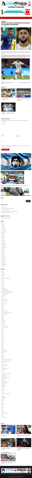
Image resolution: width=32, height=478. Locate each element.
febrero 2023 (3, 257)
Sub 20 (2, 406)
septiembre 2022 (3, 264)
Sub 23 (2, 407)
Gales (2, 330)
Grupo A (2, 334)
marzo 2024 (3, 240)
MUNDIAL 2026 (3, 375)
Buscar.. (28, 201)
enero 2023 (3, 258)
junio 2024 (2, 236)
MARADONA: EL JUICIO (5, 368)
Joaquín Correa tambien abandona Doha (24, 82)
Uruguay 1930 (3, 417)
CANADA (2, 285)
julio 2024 (2, 234)
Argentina (2, 275)
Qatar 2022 (3, 396)
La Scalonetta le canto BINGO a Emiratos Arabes (7, 82)
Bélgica (2, 279)
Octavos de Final (3, 383)
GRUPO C (2, 340)
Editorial (2, 309)
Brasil (2, 281)
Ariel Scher (2, 463)
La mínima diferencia (5, 98)
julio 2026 (2, 223)
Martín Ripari (2, 436)
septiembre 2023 (3, 247)
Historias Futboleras (4, 351)
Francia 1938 (3, 324)
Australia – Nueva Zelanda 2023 (5, 278)
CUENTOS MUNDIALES (3, 460)
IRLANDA (2, 355)
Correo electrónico (18, 136)
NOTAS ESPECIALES (4, 382)
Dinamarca (3, 306)
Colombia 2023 (3, 288)
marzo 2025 (3, 227)
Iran (2, 354)
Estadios (2, 319)
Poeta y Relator (3, 389)
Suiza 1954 (3, 411)
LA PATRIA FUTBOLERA (16, 7)
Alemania (2, 272)
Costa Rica (2, 296)
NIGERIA (2, 379)
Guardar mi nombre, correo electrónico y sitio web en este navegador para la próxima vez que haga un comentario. (15, 146)
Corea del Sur (3, 295)
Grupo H (2, 348)
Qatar (2, 394)
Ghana (2, 331)
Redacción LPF (3, 26)
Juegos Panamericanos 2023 (5, 361)
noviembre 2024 (3, 229)
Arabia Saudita (3, 274)
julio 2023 (2, 250)
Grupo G (2, 347)
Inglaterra (2, 352)
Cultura (2, 302)
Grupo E (2, 344)
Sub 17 (2, 404)
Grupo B (2, 338)
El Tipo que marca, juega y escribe (6, 312)
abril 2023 (2, 254)
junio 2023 (2, 251)
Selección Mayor (3, 21)
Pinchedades (3, 386)
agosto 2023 (3, 248)
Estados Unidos (3, 320)
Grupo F (2, 345)
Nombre (3, 135)
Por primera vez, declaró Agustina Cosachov (7, 208)
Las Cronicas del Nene (4, 365)
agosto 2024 (3, 233)
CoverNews (17, 476)
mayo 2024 (3, 237)
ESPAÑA (2, 317)
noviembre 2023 (3, 244)
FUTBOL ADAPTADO (4, 326)
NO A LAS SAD (3, 380)
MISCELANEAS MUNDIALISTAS (6, 373)
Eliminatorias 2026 (4, 313)
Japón (2, 358)
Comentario (3, 123)
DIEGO (2, 305)
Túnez (2, 414)
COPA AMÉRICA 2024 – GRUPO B (6, 292)
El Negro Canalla (3, 310)
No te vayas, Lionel (4, 435)
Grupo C (2, 341)
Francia (2, 323)
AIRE (2, 271)
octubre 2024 (3, 230)
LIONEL (2, 366)
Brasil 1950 (3, 282)
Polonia (2, 390)
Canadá (2, 286)
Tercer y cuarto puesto (4, 413)
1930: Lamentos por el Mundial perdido (7, 212)
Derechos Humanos (4, 303)
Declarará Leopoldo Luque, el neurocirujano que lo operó (9, 211)
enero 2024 (3, 241)
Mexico (2, 372)
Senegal (2, 400)
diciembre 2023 (3, 243)
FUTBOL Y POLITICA (4, 327)
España (2, 316)
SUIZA (2, 410)
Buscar (2, 197)
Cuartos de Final (3, 299)
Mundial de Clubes (4, 376)
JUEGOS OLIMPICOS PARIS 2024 (6, 359)
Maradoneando (3, 369)
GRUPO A (2, 333)
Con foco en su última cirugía (5, 209)
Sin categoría (3, 403)
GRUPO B (2, 337)
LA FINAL (2, 362)
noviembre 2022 (3, 261)
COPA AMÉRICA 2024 (4, 289)
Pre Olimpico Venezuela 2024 (5, 393)
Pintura (2, 387)
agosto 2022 (3, 265)
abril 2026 (2, 226)
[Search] (30, 18)
